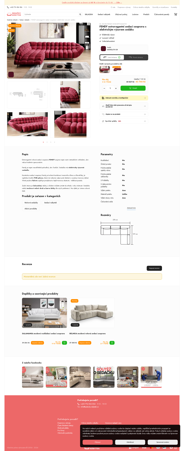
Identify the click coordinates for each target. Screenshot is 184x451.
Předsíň (146, 14)
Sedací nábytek (104, 14)
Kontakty (174, 7)
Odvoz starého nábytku (141, 7)
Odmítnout (130, 442)
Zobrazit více (131, 208)
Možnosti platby (63, 428)
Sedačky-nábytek (12, 20)
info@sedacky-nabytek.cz (90, 407)
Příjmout (97, 442)
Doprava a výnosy (124, 7)
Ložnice (135, 14)
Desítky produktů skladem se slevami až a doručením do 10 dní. (92, 2)
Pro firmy (61, 430)
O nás (113, 7)
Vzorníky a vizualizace (160, 7)
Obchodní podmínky (65, 433)
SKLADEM (89, 14)
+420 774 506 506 (16, 7)
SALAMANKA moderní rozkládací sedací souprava (43, 333)
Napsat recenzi (154, 268)
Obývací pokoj (121, 14)
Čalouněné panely (161, 14)
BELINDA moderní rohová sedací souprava (87, 333)
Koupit (135, 88)
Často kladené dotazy (65, 425)
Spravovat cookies (162, 442)
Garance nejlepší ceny (113, 423)
